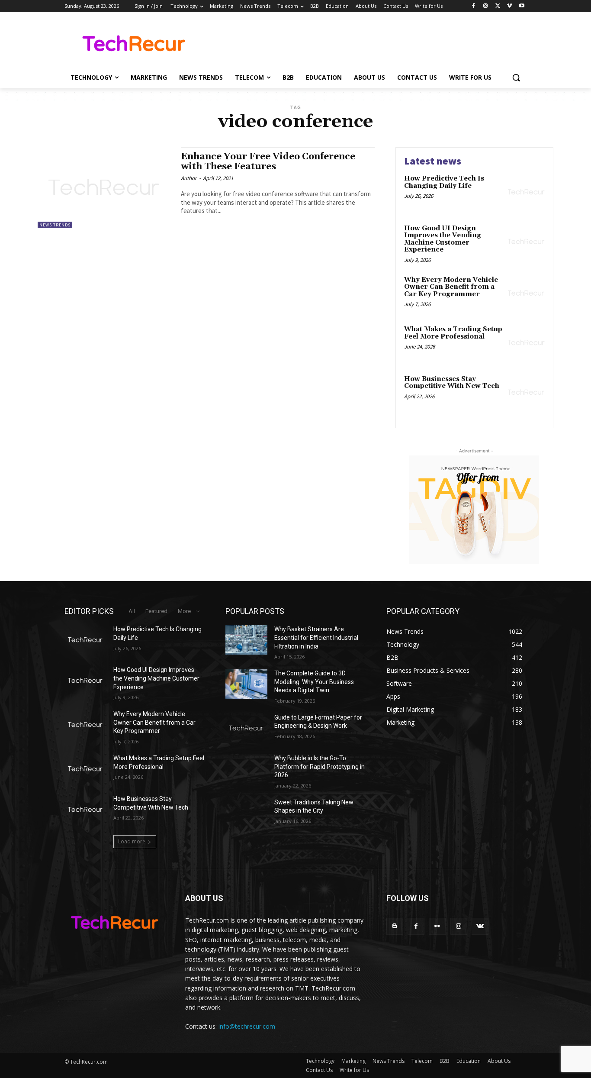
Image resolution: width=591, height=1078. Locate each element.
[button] (516, 77)
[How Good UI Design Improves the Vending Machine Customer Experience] (526, 241)
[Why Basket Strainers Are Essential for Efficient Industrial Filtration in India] (246, 640)
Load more (131, 841)
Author (189, 178)
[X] (498, 6)
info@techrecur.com (246, 1026)
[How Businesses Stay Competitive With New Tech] (526, 392)
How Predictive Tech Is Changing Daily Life (444, 182)
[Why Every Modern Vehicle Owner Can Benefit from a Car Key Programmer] (526, 293)
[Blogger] (394, 926)
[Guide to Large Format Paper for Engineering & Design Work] (246, 728)
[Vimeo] (509, 6)
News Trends (55, 225)
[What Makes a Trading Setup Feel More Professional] (526, 342)
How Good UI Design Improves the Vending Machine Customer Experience (442, 239)
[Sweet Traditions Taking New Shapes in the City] (246, 813)
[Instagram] (486, 6)
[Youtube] (522, 6)
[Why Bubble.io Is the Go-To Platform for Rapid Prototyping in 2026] (246, 769)
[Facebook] (474, 6)
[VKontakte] (480, 926)
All (131, 611)
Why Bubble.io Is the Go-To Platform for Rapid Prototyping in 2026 (319, 766)
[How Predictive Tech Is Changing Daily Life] (526, 192)
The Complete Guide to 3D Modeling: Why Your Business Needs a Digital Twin (314, 682)
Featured (156, 611)
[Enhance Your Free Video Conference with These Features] (105, 187)
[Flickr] (437, 926)
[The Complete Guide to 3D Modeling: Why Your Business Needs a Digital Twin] (246, 684)
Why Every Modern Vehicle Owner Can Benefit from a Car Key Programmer (451, 287)
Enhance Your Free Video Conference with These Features (268, 161)
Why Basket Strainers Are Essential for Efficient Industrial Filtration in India (316, 637)
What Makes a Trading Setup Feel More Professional (453, 333)
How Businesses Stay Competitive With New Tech (451, 383)
